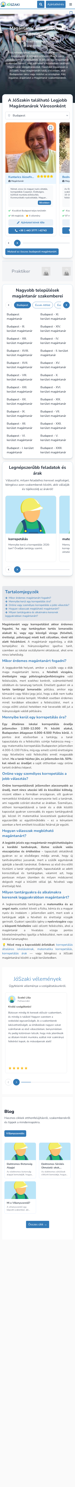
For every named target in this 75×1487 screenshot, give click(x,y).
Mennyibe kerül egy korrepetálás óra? (29, 601)
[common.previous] (8, 243)
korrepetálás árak (14, 953)
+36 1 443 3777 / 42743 (33, 230)
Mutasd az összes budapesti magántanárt (31, 251)
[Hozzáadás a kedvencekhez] (71, 13)
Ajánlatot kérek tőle (33, 222)
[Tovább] (17, 243)
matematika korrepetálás (54, 949)
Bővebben (44, 202)
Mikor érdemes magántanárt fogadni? (29, 598)
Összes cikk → (37, 1224)
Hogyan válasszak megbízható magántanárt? (33, 608)
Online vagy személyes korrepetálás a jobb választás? (38, 605)
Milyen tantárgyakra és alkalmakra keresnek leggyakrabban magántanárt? (31, 614)
